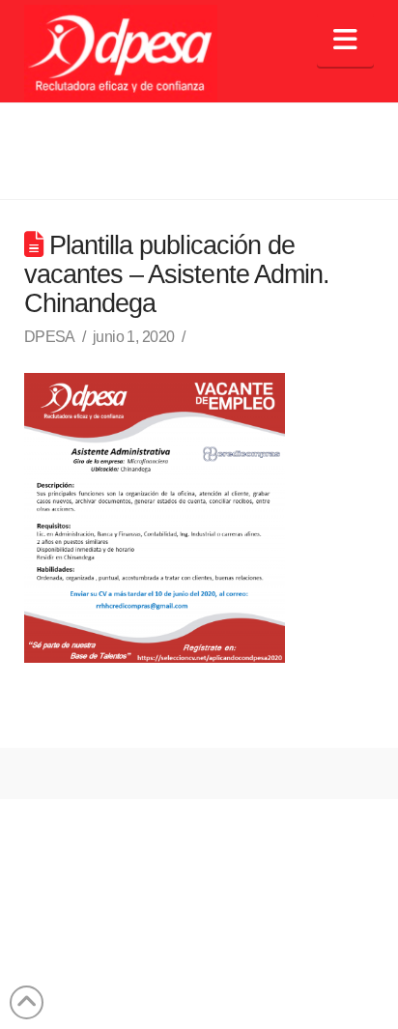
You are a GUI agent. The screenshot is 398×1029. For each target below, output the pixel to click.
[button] (345, 40)
